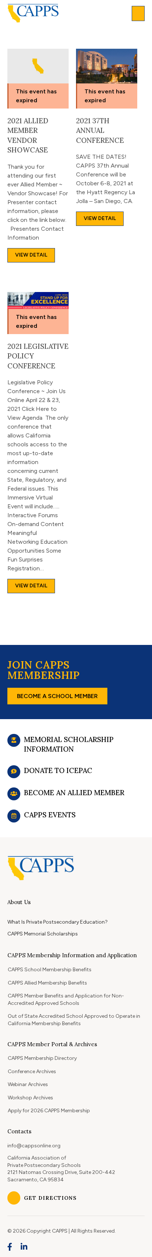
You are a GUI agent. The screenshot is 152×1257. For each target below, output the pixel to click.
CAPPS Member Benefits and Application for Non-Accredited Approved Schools (66, 999)
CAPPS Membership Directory (42, 1058)
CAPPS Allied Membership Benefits (47, 983)
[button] (138, 13)
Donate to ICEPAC (58, 770)
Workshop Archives (30, 1098)
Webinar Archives (28, 1084)
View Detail (31, 255)
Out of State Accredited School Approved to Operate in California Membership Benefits (74, 1020)
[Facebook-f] (10, 1247)
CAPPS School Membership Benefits (49, 969)
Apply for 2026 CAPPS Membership (49, 1110)
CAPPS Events (50, 814)
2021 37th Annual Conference (100, 130)
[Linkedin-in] (24, 1247)
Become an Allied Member (74, 792)
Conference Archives (32, 1071)
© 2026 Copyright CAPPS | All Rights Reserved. (61, 1231)
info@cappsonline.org (34, 1146)
